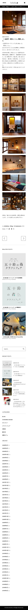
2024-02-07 (5, 338)
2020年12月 (5, 516)
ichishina (6, 226)
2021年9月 (5, 488)
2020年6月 (5, 532)
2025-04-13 (5, 309)
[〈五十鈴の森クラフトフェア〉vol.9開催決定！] (14, 294)
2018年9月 (5, 581)
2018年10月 (5, 578)
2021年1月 (5, 513)
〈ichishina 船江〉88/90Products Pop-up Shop (12, 337)
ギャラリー (5, 422)
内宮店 (4, 429)
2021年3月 (5, 507)
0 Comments (18, 226)
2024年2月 (5, 451)
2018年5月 (5, 587)
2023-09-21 (16, 399)
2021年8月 (5, 491)
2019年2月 (5, 572)
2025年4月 (5, 448)
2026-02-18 (5, 279)
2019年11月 (5, 547)
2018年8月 (5, 584)
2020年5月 (5, 535)
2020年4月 (5, 538)
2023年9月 (5, 457)
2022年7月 (5, 476)
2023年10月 (5, 454)
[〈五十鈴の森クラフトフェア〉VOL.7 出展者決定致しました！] (7, 392)
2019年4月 (5, 566)
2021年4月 (5, 504)
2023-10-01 (16, 390)
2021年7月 (5, 494)
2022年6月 (5, 479)
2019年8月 (5, 556)
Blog (7, 6)
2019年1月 (5, 575)
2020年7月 (5, 528)
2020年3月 (5, 541)
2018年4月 (5, 590)
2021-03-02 (5, 37)
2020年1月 (5, 544)
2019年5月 (5, 562)
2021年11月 (5, 482)
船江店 (4, 432)
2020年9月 (5, 522)
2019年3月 (5, 569)
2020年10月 (5, 519)
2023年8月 (5, 460)
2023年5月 (5, 470)
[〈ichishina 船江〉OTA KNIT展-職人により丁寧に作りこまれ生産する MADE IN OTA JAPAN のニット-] (7, 401)
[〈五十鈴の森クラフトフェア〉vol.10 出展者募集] (14, 264)
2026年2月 (5, 445)
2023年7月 (5, 463)
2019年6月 (5, 559)
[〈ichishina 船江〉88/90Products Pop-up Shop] (14, 323)
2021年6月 (5, 497)
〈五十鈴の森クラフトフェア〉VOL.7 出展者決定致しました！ (19, 393)
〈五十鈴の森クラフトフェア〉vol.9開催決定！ (11, 307)
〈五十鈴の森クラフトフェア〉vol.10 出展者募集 (12, 277)
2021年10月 (5, 485)
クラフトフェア (6, 426)
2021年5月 (5, 501)
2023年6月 (5, 467)
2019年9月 (5, 553)
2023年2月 (5, 473)
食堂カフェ (5, 435)
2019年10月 (5, 550)
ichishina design (7, 419)
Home (3, 6)
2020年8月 (5, 525)
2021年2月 (5, 510)
